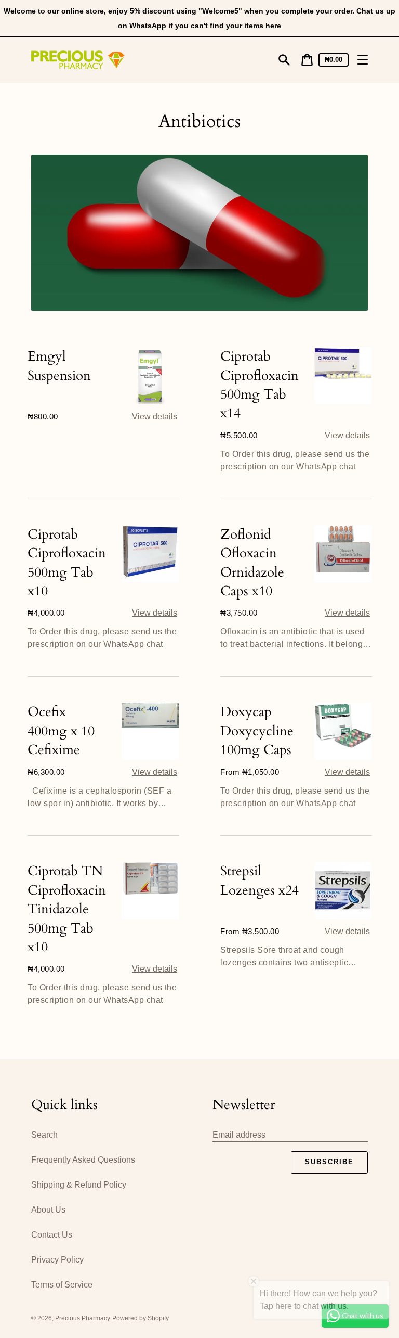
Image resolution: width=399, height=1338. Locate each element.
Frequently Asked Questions (83, 1159)
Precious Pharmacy (82, 1318)
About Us (48, 1209)
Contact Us (51, 1234)
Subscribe (329, 1162)
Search (44, 1134)
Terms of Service (61, 1284)
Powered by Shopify (140, 1318)
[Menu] (362, 59)
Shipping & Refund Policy (78, 1184)
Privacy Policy (57, 1259)
